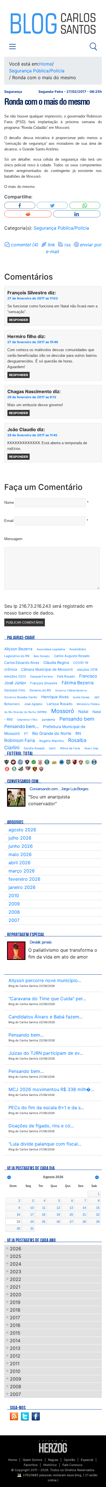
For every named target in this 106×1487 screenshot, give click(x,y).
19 (58, 1214)
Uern (52, 748)
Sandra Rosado (34, 748)
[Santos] (20, 768)
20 (71, 1214)
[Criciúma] (54, 761)
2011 (15, 1363)
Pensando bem (76, 719)
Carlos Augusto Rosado (72, 656)
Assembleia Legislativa (51, 649)
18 (43, 1214)
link (51, 245)
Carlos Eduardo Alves (21, 662)
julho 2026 (19, 838)
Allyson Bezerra (18, 649)
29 (97, 1221)
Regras (53, 1460)
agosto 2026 (22, 829)
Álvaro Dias (91, 748)
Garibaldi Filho (14, 690)
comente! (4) (24, 245)
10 (32, 1207)
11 (43, 1207)
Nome (9, 502)
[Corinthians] (40, 761)
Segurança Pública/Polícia (36, 71)
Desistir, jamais (40, 942)
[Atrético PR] (13, 761)
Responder (18, 320)
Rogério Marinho (51, 741)
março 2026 (21, 871)
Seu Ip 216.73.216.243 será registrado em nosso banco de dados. (48, 609)
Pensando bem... (21, 726)
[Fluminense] (81, 761)
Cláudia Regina (56, 662)
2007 (14, 920)
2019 (15, 1302)
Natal (83, 711)
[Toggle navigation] (12, 46)
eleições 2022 (15, 676)
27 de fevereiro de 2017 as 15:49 (32, 342)
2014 (15, 1340)
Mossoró (62, 711)
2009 (14, 904)
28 (84, 1221)
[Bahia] (20, 761)
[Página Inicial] (53, 1446)
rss (67, 245)
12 (58, 1207)
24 (32, 1221)
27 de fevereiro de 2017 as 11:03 (32, 298)
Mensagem (13, 539)
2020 (15, 1294)
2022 (15, 1279)
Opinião (69, 1460)
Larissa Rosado (59, 704)
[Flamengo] (75, 761)
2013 (15, 1348)
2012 (15, 1356)
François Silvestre (43, 683)
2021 (15, 1287)
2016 (15, 1325)
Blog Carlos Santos (27, 23)
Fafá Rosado (66, 676)
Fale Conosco (72, 1465)
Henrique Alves (55, 697)
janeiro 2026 (22, 887)
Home (45, 64)
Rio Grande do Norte (51, 733)
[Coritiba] (46, 761)
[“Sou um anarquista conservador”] (16, 797)
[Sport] (35, 768)
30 (18, 1228)
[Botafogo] (27, 761)
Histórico (50, 1465)
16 (18, 1214)
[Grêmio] (94, 761)
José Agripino (33, 704)
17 (32, 1214)
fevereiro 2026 (24, 879)
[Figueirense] (68, 761)
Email (9, 521)
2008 (14, 912)
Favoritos (31, 1465)
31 (32, 1228)
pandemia (48, 719)
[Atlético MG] (6, 761)
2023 (15, 1271)
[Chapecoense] (33, 761)
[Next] (97, 1177)
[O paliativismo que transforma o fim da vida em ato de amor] (16, 950)
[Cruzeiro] (61, 761)
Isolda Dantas (81, 697)
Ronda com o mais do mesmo (47, 101)
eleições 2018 (87, 670)
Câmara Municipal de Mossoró (47, 669)
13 (71, 1207)
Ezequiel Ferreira (41, 676)
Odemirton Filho (27, 719)
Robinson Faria (19, 740)
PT (26, 734)
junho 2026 (20, 846)
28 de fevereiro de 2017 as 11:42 (32, 435)
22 (97, 1214)
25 (43, 1221)
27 (71, 1221)
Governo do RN (40, 690)
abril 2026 (19, 862)
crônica (10, 669)
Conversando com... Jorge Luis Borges (59, 789)
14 (84, 1207)
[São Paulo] (28, 768)
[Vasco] (41, 768)
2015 (15, 1333)
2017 (15, 1317)
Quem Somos (32, 1460)
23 (18, 1221)
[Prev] (9, 1177)
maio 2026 (20, 854)
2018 (15, 1310)
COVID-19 (80, 663)
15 (97, 1207)
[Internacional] (7, 768)
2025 (15, 1256)
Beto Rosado (42, 656)
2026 (15, 1248)
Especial (87, 1460)
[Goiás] (87, 761)
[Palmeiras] (14, 768)
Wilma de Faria (70, 748)
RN (78, 733)
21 (84, 1214)
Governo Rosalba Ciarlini (20, 697)
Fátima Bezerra (78, 682)
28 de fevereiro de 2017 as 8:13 (31, 397)
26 (58, 1221)
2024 (15, 1264)
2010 (13, 895)
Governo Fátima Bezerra (70, 690)
